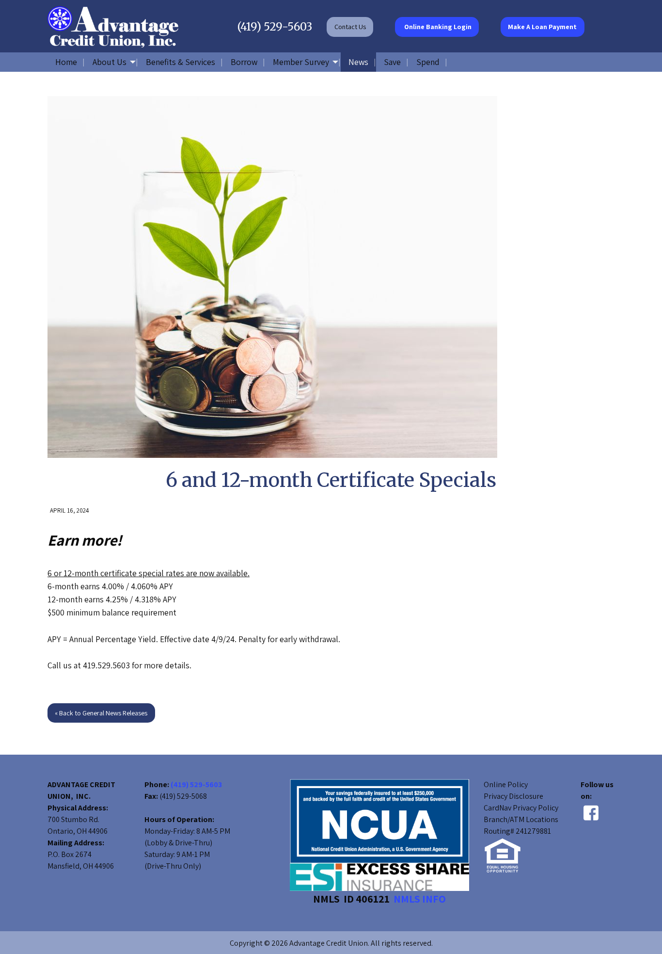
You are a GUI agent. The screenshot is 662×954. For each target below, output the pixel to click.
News (358, 61)
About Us (109, 61)
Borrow (244, 61)
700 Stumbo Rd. (73, 819)
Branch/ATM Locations (521, 819)
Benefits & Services (180, 61)
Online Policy (506, 784)
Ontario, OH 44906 (77, 831)
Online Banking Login (437, 26)
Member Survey (301, 61)
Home (66, 61)
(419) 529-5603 (274, 26)
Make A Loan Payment (542, 26)
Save (392, 61)
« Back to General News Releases (101, 712)
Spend (428, 61)
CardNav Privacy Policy (521, 808)
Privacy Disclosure (513, 796)
